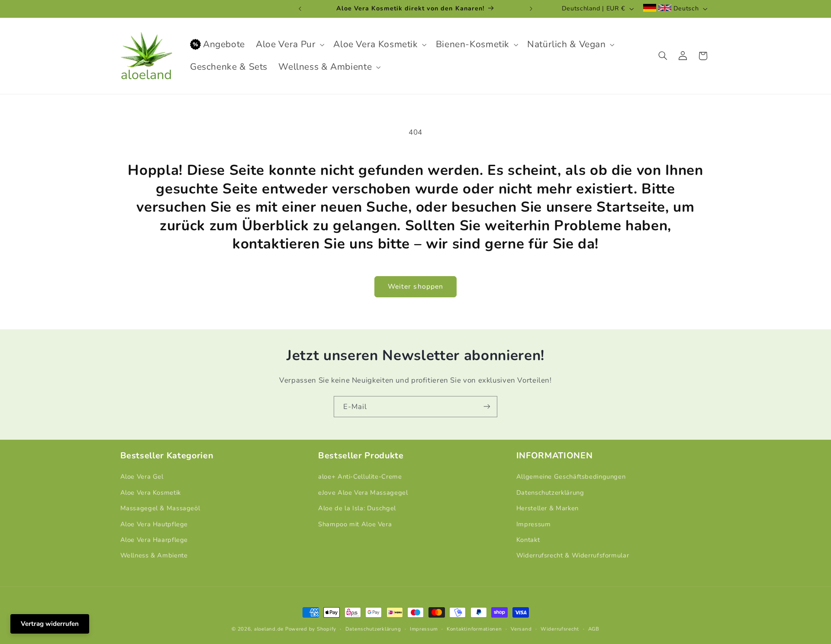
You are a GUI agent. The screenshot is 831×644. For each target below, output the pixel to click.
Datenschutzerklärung (550, 492)
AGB (593, 628)
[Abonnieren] (487, 406)
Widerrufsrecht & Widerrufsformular (572, 555)
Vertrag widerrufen (50, 623)
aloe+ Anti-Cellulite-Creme (360, 476)
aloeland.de (268, 628)
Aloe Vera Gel (142, 476)
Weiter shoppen (415, 286)
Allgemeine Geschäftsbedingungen (571, 476)
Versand (521, 628)
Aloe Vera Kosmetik (150, 492)
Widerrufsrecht (560, 628)
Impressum (533, 524)
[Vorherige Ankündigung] (299, 8)
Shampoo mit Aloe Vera (355, 524)
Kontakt (528, 539)
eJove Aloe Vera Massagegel (363, 492)
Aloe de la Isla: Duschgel (357, 508)
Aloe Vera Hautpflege (154, 524)
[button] (289, 44)
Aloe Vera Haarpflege (154, 539)
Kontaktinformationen (474, 628)
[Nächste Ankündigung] (531, 8)
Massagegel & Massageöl (160, 508)
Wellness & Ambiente (154, 555)
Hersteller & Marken (547, 508)
